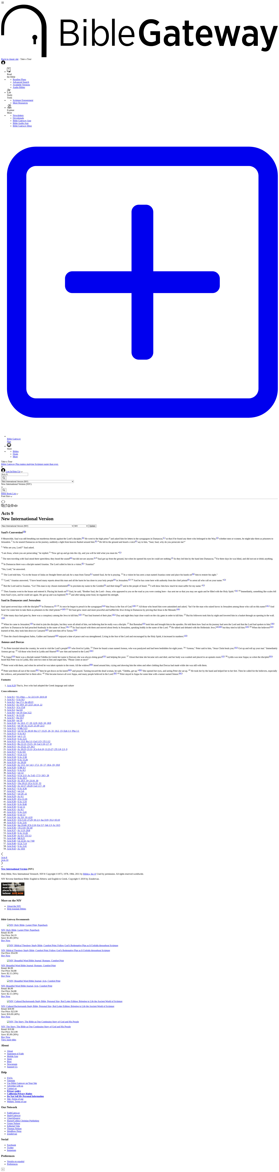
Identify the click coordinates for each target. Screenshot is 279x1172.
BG (180, 673)
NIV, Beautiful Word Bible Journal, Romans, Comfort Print (28, 965)
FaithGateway (13, 1113)
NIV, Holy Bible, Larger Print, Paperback (20, 930)
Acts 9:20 (11, 765)
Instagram (11, 1150)
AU (236, 647)
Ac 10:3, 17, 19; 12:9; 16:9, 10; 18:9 (34, 723)
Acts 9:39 (11, 835)
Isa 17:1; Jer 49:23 (24, 702)
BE (140, 670)
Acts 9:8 (11, 720)
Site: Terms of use (15, 1099)
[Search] (3, 478)
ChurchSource (13, 1118)
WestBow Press (14, 1131)
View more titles (8, 1039)
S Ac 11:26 (23, 759)
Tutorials (11, 1080)
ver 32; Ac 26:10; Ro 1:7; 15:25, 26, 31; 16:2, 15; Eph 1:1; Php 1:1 (48, 731)
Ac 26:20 (21, 762)
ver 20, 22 (22, 794)
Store (9, 1059)
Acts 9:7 (11, 715)
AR (56, 635)
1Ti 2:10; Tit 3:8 (25, 828)
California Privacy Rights (19, 1093)
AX (13, 656)
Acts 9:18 (11, 757)
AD (63, 609)
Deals (15, 454)
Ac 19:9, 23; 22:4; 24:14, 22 (29, 705)
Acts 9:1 (11, 697)
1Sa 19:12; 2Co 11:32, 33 (29, 783)
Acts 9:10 (11, 723)
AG (113, 615)
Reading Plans (19, 79)
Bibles (16, 451)
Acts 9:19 (11, 759)
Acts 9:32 (11, 814)
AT (69, 647)
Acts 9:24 (11, 780)
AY (104, 656)
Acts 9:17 (11, 752)
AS (185, 635)
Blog (9, 1061)
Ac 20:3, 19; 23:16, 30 (27, 780)
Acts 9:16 (11, 749)
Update (92, 526)
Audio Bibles (19, 87)
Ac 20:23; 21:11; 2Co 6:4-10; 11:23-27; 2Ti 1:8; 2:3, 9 (42, 749)
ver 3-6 (21, 791)
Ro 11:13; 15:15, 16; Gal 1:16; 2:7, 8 (34, 744)
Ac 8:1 (20, 809)
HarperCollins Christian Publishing (23, 1120)
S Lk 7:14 (22, 843)
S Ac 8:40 (22, 804)
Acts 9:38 (11, 833)
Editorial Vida (13, 1126)
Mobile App (12, 1056)
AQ (75, 630)
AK (272, 623)
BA (271, 656)
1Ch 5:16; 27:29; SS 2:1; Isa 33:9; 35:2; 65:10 (39, 820)
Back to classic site (9, 59)
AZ (223, 656)
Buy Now (5, 940)
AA (103, 606)
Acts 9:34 (11, 817)
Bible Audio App (20, 123)
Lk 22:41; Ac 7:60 (26, 841)
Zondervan (12, 1134)
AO (271, 627)
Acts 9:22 (11, 775)
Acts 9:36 (11, 825)
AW (91, 651)
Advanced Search (21, 82)
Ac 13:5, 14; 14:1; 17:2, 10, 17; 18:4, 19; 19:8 (38, 765)
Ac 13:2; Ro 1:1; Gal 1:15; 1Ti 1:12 (33, 741)
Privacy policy (14, 1091)
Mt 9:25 (21, 838)
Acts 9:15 (11, 741)
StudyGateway (14, 1115)
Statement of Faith (15, 1053)
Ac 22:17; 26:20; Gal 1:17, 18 (31, 786)
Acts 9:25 (11, 783)
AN (247, 627)
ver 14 (20, 773)
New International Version (14, 869)
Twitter (10, 1147)
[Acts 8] (2, 502)
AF (80, 615)
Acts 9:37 (11, 830)
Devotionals (18, 118)
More (15, 456)
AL (67, 627)
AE (178, 609)
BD (69, 670)
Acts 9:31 (11, 809)
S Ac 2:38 (22, 757)
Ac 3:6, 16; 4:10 (24, 817)
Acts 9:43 (11, 849)
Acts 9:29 (11, 685)
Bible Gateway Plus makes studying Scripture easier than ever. (29, 464)
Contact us (12, 1088)
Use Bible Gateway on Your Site (22, 1083)
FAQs (9, 1078)
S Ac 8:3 (20, 699)
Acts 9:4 (11, 710)
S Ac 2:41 (22, 812)
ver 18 (19, 720)
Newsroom (12, 1064)
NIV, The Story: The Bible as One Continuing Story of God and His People (36, 1026)
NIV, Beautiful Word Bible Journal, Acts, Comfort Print (26, 986)
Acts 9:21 (11, 770)
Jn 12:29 (20, 715)
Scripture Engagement (23, 100)
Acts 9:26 (11, 786)
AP (46, 630)
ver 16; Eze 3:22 (24, 712)
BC (37, 670)
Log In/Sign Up (13, 471)
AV (57, 651)
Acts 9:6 (11, 712)
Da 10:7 (20, 718)
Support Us (12, 1067)
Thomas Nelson (14, 1128)
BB (91, 664)
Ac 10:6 (21, 849)
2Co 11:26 (22, 799)
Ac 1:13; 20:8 (23, 830)
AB (134, 606)
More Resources (20, 103)
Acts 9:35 (11, 820)
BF (115, 673)
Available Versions (21, 84)
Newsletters (18, 115)
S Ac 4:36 (22, 788)
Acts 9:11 (11, 725)
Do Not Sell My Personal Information (25, 1096)
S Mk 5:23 (22, 728)
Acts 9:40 (11, 838)
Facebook (11, 1145)
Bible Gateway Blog (22, 126)
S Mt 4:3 (22, 767)
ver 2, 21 (22, 736)
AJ (144, 623)
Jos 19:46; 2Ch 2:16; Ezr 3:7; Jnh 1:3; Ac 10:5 (39, 825)
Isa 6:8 (19, 710)
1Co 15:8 (20, 707)
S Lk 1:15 (22, 754)
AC (268, 606)
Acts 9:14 (11, 736)
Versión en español (15, 1161)
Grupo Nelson (13, 1123)
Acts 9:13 (11, 731)
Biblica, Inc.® (89, 874)
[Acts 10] (4, 502)
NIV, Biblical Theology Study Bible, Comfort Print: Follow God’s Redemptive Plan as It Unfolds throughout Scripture (55, 950)
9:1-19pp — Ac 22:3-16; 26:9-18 (31, 697)
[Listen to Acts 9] (15, 506)
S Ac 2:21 (22, 739)
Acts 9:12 (11, 728)
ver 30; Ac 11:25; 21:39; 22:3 (30, 725)
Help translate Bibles (16, 909)
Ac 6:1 (20, 796)
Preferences (12, 1164)
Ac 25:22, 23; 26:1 (26, 746)
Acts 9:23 (11, 778)
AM (219, 627)
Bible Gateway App (22, 120)
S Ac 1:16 (22, 801)
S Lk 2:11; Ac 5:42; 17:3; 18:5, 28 (33, 775)
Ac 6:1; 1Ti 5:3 (24, 835)
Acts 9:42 (11, 846)
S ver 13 (21, 814)
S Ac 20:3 (22, 778)
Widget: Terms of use (16, 1101)
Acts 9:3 (11, 707)
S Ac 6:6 (22, 752)
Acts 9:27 (11, 788)
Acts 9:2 (11, 702)
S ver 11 (21, 807)
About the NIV (14, 906)
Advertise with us (15, 1086)
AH (3, 618)
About (10, 1051)
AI (31, 623)
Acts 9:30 (11, 801)
